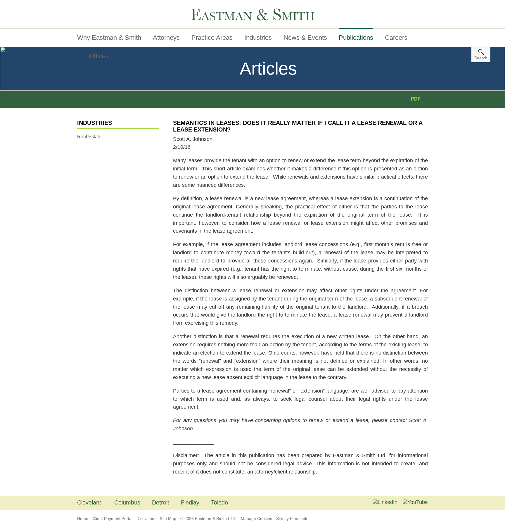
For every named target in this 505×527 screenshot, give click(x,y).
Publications (356, 37)
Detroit (160, 502)
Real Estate (89, 136)
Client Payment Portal (112, 518)
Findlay (190, 502)
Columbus (127, 502)
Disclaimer (146, 518)
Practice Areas (212, 37)
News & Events (305, 37)
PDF (416, 98)
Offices (99, 56)
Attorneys (166, 37)
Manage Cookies (256, 518)
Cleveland (90, 502)
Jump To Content (101, 7)
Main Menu (95, 7)
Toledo (219, 502)
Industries (258, 37)
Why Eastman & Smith (109, 37)
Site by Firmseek (291, 518)
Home (82, 518)
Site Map (168, 518)
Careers (396, 37)
